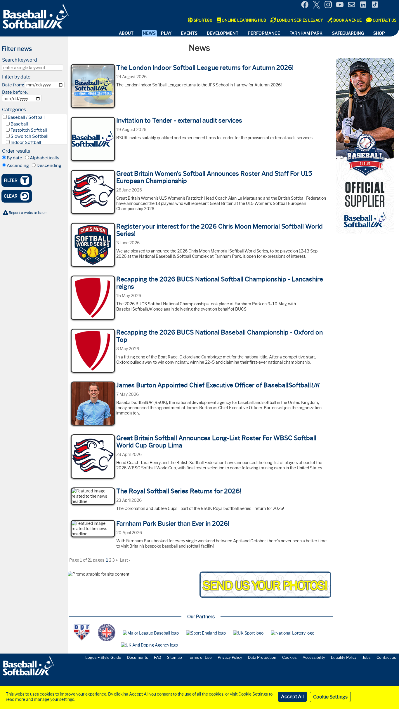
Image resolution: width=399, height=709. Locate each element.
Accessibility (314, 657)
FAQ (157, 657)
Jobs (366, 657)
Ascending (18, 165)
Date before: (15, 92)
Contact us (386, 657)
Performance (264, 33)
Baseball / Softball (26, 117)
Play (166, 33)
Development (222, 33)
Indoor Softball (26, 142)
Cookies (289, 657)
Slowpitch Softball (29, 136)
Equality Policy (344, 657)
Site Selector (390, 5)
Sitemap (174, 657)
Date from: (13, 85)
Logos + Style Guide (103, 657)
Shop (379, 33)
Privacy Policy (230, 657)
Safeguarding (348, 33)
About (126, 33)
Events (189, 33)
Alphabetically (44, 158)
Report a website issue (27, 212)
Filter (11, 180)
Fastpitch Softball (29, 130)
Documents (137, 657)
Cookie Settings (330, 697)
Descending (49, 165)
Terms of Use (200, 657)
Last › (125, 560)
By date (14, 158)
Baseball (19, 124)
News (149, 33)
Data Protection (262, 657)
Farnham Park (305, 33)
